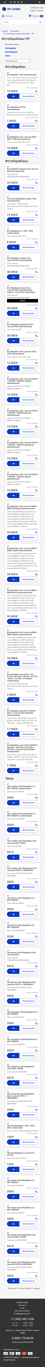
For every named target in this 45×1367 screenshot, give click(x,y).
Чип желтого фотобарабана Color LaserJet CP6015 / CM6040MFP (21, 983)
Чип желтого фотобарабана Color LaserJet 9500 (21, 954)
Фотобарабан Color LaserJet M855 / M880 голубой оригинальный (22, 549)
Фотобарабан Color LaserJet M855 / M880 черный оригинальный (22, 633)
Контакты (22, 1305)
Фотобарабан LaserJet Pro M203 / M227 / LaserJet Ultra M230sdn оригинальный (21, 713)
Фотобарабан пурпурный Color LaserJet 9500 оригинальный (20, 325)
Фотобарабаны (11, 52)
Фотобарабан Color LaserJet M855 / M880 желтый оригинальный (22, 591)
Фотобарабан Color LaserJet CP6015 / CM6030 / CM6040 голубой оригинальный (22, 381)
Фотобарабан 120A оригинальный (21, 75)
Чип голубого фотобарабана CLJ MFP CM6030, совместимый (21, 787)
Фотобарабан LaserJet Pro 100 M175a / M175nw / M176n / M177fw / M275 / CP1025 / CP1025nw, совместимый (22, 677)
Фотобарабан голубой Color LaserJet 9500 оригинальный (19, 259)
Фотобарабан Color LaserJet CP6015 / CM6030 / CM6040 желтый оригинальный (22, 413)
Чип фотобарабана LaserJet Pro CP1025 (21, 1154)
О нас (22, 1308)
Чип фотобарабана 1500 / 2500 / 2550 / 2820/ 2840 (21, 1127)
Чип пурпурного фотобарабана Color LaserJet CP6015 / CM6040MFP (20, 1096)
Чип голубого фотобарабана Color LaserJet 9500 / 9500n (22, 842)
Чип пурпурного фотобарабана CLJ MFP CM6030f (22, 1040)
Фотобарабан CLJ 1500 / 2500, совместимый (20, 232)
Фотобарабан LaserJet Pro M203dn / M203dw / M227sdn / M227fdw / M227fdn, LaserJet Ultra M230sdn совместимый (22, 748)
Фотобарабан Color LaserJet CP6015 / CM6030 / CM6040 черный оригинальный (22, 476)
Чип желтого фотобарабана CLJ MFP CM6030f (21, 926)
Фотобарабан (10, 48)
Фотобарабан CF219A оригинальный (16, 108)
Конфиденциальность (22, 1314)
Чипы (7, 56)
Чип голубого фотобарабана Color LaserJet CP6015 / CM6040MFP (22, 869)
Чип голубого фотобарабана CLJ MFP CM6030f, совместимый (21, 815)
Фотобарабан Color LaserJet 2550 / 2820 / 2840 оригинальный (22, 138)
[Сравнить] (36, 91)
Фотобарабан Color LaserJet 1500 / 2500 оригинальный (22, 353)
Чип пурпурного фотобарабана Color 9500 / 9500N (20, 1068)
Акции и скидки (22, 1302)
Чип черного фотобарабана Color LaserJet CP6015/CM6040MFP (21, 1263)
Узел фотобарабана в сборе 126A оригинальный (21, 200)
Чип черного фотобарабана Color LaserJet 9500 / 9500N (21, 1236)
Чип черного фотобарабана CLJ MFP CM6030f (21, 1209)
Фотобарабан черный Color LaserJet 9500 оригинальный (22, 170)
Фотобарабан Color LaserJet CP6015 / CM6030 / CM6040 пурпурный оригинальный (22, 445)
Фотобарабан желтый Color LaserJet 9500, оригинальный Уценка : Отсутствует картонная (21, 290)
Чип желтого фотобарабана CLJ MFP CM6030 (21, 899)
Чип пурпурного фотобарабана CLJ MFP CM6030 (22, 1013)
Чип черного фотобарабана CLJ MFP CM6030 (21, 1181)
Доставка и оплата (22, 1311)
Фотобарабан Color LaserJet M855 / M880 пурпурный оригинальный (22, 507)
